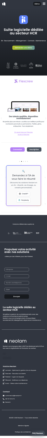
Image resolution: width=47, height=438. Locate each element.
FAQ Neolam (37, 433)
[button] (1, 118)
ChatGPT (25, 194)
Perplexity (25, 200)
